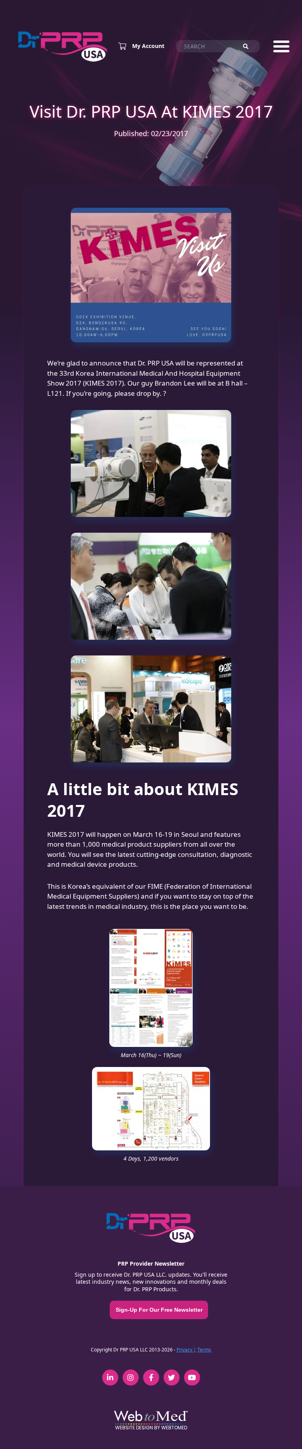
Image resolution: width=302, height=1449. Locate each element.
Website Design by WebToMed (151, 1427)
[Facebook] (151, 1373)
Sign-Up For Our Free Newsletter (159, 1310)
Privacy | (186, 1349)
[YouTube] (192, 1373)
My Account (148, 46)
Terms (204, 1349)
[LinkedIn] (110, 1373)
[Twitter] (171, 1373)
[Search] (249, 46)
